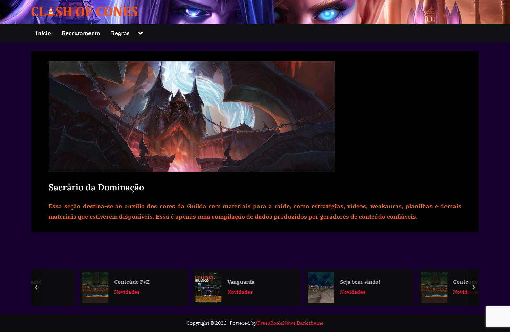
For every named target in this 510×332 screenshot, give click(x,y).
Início (43, 32)
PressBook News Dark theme (290, 323)
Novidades (95, 292)
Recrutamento (81, 32)
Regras (120, 32)
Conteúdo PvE (100, 281)
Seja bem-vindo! (328, 281)
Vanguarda (208, 281)
